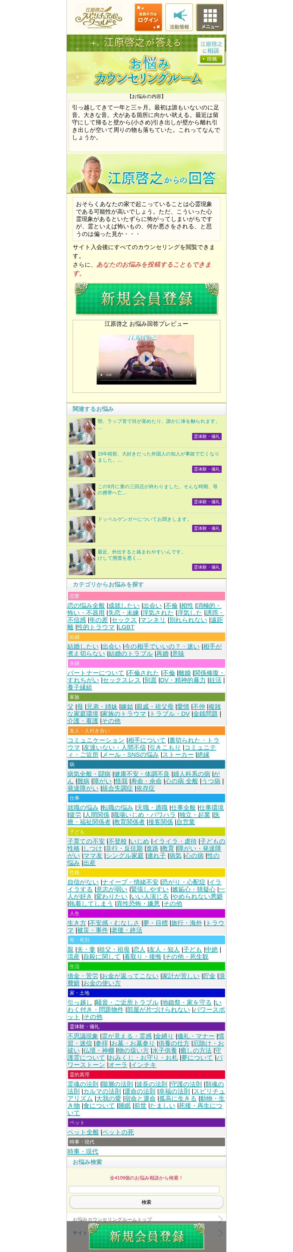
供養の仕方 (174, 1043)
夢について (197, 1057)
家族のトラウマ (124, 713)
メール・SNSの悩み (130, 754)
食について (99, 1105)
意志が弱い (112, 889)
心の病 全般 (181, 781)
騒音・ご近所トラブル (127, 1002)
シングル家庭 (125, 855)
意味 (178, 653)
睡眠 (124, 1105)
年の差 (98, 619)
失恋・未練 (123, 612)
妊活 (215, 680)
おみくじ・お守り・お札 (143, 1057)
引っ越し (79, 1002)
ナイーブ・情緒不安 (130, 882)
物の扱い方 (133, 1050)
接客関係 (160, 821)
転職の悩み (117, 807)
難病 (83, 781)
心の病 (194, 855)
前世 (140, 1105)
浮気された (158, 612)
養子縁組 (79, 687)
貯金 (209, 975)
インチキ (143, 1064)
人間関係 (97, 814)
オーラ (118, 1064)
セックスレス (122, 680)
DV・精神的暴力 (183, 680)
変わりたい (112, 896)
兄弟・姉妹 (102, 706)
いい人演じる (150, 896)
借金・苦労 (82, 975)
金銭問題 (205, 713)
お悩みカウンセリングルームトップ (112, 1219)
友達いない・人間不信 (115, 747)
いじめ (139, 841)
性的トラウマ (96, 627)
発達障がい (83, 788)
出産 (89, 862)
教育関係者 (129, 821)
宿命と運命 (140, 1098)
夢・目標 (155, 922)
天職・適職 (152, 807)
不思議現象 (82, 1036)
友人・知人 (164, 949)
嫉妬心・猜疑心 (193, 889)
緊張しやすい (150, 889)
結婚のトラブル (131, 653)
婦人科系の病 (191, 773)
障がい (102, 781)
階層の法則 (117, 1084)
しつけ (92, 848)
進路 (152, 848)
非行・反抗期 (124, 848)
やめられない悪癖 (197, 896)
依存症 (145, 788)
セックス (124, 619)
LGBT (126, 627)
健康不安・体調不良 (142, 773)
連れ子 (156, 855)
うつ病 (211, 781)
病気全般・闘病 (89, 773)
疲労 (75, 814)
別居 (150, 680)
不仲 (199, 706)
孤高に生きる (178, 1098)
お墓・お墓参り (133, 1043)
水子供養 (164, 1050)
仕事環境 (211, 807)
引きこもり (165, 747)
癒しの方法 (196, 1050)
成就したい (124, 605)
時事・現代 (82, 1151)
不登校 (117, 841)
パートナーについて (95, 672)
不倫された (143, 672)
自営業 (185, 821)
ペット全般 (83, 1132)
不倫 (171, 605)
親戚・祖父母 (155, 706)
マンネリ (153, 619)
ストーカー (178, 754)
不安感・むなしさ (114, 922)
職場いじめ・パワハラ (144, 814)
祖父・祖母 (114, 949)
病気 (175, 855)
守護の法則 (186, 1084)
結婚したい (83, 646)
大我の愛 (108, 1098)
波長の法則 (151, 1084)
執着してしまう (91, 903)
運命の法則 (139, 1091)
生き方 (76, 922)
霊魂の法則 (82, 1084)
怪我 (121, 781)
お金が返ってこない (130, 975)
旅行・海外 (186, 922)
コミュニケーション (96, 740)
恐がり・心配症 (183, 882)
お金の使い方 (102, 983)
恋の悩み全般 (86, 605)
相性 (187, 605)
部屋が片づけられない (158, 1009)
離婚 (184, 672)
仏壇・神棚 (98, 1050)
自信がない (83, 882)
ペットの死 (118, 1132)
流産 (73, 956)
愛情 (183, 706)
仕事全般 (183, 807)
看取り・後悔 (142, 956)
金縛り (164, 1036)
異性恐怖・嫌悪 (138, 903)
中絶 (211, 949)
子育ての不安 (86, 841)
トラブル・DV (169, 713)
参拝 (101, 1043)
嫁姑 (127, 706)
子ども (192, 949)
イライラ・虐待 (175, 841)
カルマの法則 (102, 1091)
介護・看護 (82, 720)
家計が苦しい (181, 975)
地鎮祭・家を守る (187, 1002)
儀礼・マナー (196, 1036)
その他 (111, 720)
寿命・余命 (146, 781)
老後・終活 (126, 930)
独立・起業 (194, 814)
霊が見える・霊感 (127, 1036)
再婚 (162, 653)
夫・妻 (86, 949)
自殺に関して (102, 956)
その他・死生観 (186, 956)
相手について (147, 740)
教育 (168, 848)
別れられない (188, 619)
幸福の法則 (174, 1091)
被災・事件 (92, 930)
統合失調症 (117, 788)
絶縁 (203, 754)
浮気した (189, 612)
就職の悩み (83, 807)
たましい (162, 1105)
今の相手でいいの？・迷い (162, 646)
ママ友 (93, 855)
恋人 (139, 949)
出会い (152, 605)
